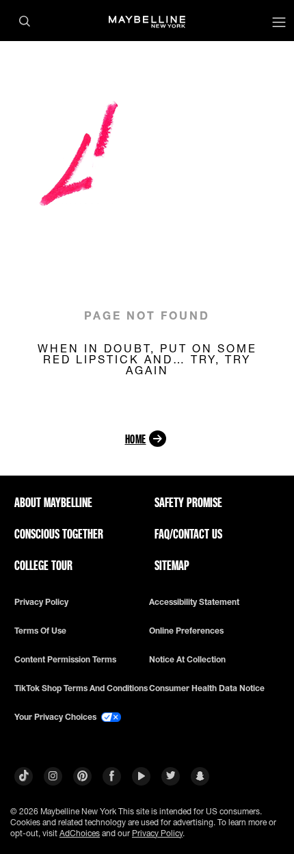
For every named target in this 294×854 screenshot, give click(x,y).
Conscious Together (58, 534)
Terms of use (40, 631)
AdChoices (79, 833)
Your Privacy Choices (56, 717)
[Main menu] (279, 23)
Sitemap (172, 565)
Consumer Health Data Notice (207, 688)
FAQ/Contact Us (188, 534)
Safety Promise (188, 502)
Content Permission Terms (65, 659)
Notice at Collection (187, 659)
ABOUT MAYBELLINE (53, 502)
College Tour (43, 565)
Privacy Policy (157, 833)
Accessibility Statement (194, 602)
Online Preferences (186, 631)
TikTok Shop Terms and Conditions (81, 688)
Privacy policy (41, 602)
